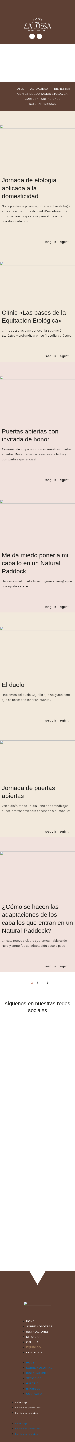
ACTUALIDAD (39, 89)
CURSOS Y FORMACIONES (42, 99)
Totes (19, 89)
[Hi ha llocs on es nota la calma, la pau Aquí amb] (37, 1039)
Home (30, 1321)
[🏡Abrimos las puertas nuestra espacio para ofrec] (37, 1122)
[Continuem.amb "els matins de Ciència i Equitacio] (37, 1163)
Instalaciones (37, 1331)
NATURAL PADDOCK (42, 104)
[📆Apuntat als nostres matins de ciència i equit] (37, 1204)
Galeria (32, 1342)
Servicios (34, 1336)
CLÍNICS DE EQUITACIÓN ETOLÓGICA (42, 94)
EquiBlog (33, 1347)
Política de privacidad (28, 1407)
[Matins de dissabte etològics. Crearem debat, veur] (37, 1245)
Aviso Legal (21, 1402)
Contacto (34, 1352)
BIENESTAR (62, 89)
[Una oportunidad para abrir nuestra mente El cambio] (37, 1080)
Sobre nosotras (39, 1326)
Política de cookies (26, 1413)
